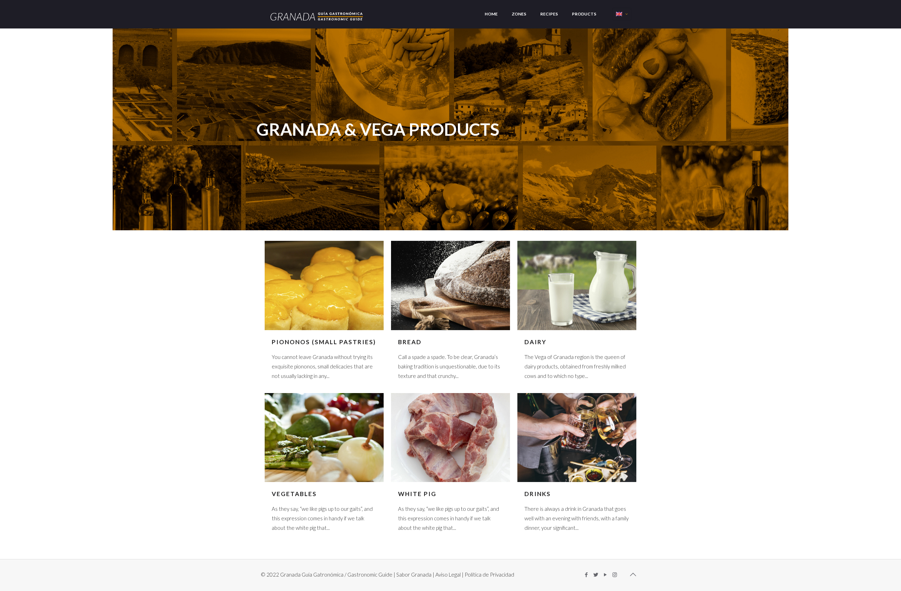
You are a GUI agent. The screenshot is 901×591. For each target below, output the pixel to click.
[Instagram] (614, 574)
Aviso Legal (448, 574)
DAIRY (535, 342)
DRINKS (537, 493)
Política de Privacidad (489, 574)
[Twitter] (595, 574)
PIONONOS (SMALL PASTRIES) (324, 342)
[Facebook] (586, 574)
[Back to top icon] (632, 574)
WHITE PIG (417, 493)
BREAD (410, 342)
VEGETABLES (294, 493)
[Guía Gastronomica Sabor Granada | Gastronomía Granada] (317, 14)
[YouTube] (605, 574)
